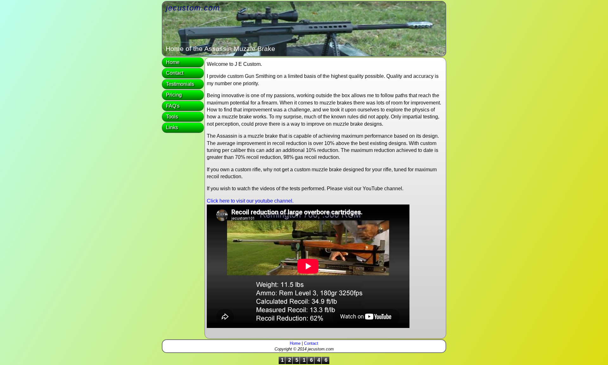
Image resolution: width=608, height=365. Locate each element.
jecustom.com (193, 7)
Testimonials (180, 84)
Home (173, 62)
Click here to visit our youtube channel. (250, 201)
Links (172, 127)
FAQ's (173, 106)
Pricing (174, 95)
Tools (172, 116)
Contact (174, 73)
